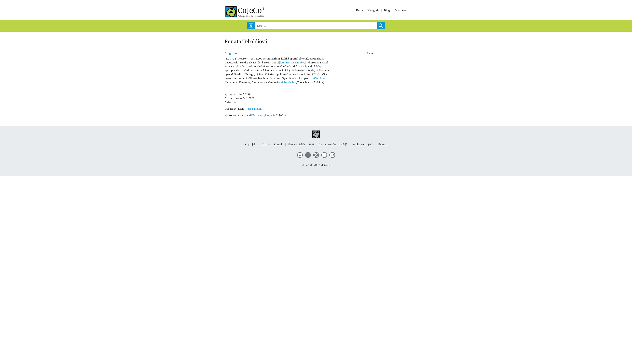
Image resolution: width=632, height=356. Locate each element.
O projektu (401, 10)
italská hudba (253, 108)
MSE (311, 144)
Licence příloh (296, 144)
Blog (387, 10)
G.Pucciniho (288, 82)
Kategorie (373, 10)
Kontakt (279, 144)
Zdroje (266, 144)
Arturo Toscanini (291, 62)
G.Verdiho (319, 78)
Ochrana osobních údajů (332, 144)
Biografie (231, 53)
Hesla (359, 10)
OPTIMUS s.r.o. (322, 165)
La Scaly (302, 66)
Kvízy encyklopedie (263, 115)
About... (382, 144)
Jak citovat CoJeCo (362, 144)
